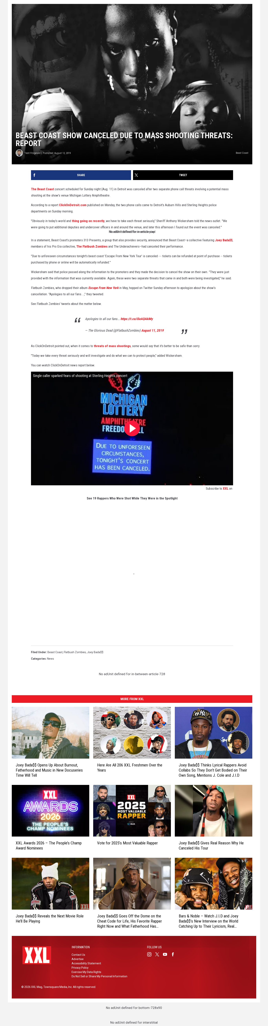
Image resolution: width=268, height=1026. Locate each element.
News (50, 658)
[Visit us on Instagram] (151, 954)
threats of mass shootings (112, 346)
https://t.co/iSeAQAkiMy (136, 319)
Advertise (78, 959)
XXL (225, 488)
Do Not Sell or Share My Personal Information (99, 976)
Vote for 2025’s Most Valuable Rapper (127, 843)
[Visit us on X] (159, 954)
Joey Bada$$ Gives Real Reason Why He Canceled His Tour (211, 845)
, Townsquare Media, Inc (57, 987)
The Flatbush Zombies (92, 246)
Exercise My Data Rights (86, 972)
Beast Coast (55, 652)
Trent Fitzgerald (32, 153)
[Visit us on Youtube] (166, 954)
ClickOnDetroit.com (73, 205)
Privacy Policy (80, 967)
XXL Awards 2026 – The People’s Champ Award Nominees (49, 845)
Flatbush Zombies (75, 652)
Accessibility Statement (86, 963)
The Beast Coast (42, 189)
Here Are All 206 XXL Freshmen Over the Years (129, 768)
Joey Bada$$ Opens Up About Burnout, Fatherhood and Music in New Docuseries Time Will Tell (49, 770)
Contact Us (78, 954)
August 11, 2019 (152, 330)
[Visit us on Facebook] (174, 954)
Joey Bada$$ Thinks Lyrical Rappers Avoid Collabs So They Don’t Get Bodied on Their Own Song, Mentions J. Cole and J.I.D (213, 770)
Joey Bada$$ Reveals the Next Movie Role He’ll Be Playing (50, 919)
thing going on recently (88, 221)
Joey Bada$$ (223, 240)
